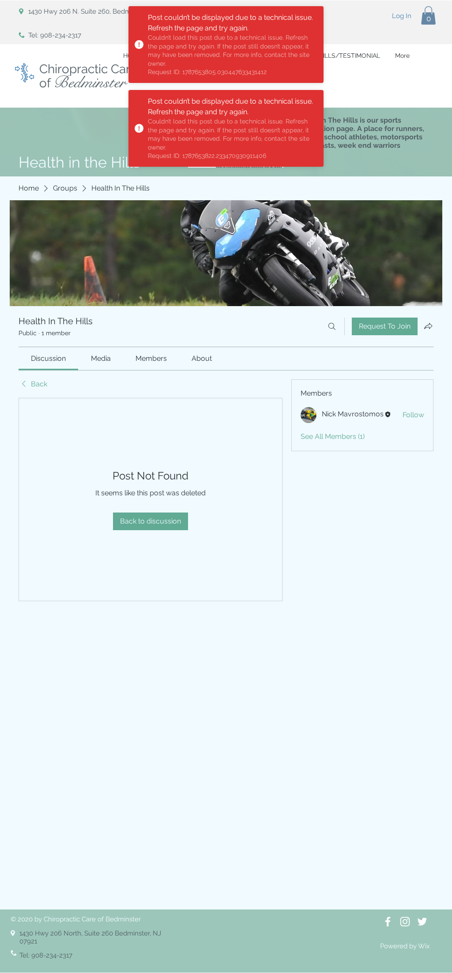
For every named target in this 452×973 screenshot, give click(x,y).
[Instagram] (405, 921)
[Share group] (428, 326)
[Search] (332, 326)
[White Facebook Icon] (387, 921)
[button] (428, 15)
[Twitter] (422, 921)
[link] (48, 358)
